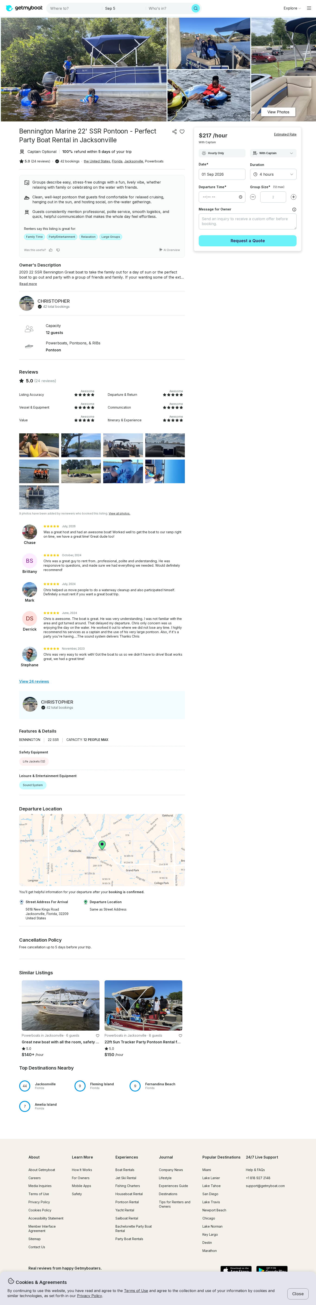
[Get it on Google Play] (272, 1271)
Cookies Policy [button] (39, 1210)
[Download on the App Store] (236, 1271)
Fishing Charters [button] (127, 1186)
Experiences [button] (126, 1157)
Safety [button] (77, 1194)
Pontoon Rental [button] (127, 1202)
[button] (60, 1005)
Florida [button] (117, 161)
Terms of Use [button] (136, 1290)
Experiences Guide (173, 1186)
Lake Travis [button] (211, 1202)
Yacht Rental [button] (124, 1210)
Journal (166, 1157)
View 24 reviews (34, 681)
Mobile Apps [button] (81, 1186)
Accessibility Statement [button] (45, 1218)
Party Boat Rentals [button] (129, 1239)
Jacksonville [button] (133, 161)
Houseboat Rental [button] (129, 1194)
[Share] (174, 131)
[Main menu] (309, 8)
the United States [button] (97, 161)
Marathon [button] (209, 1251)
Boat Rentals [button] (124, 1170)
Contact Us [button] (36, 1247)
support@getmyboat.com (265, 1186)
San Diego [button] (210, 1194)
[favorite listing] (182, 131)
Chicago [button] (208, 1218)
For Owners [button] (81, 1178)
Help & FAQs (255, 1170)
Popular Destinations (221, 1157)
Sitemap (34, 1239)
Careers (34, 1178)
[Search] (196, 8)
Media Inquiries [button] (40, 1186)
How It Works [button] (82, 1170)
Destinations (168, 1194)
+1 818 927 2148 (258, 1178)
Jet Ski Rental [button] (125, 1178)
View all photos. (119, 513)
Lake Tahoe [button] (211, 1186)
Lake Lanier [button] (211, 1178)
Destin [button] (207, 1243)
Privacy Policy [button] (89, 1295)
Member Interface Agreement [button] (42, 1228)
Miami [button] (206, 1170)
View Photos (278, 112)
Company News (171, 1170)
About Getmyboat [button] (41, 1170)
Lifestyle (165, 1178)
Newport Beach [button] (214, 1210)
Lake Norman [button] (212, 1226)
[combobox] (74, 8)
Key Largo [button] (210, 1234)
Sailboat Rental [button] (126, 1218)
